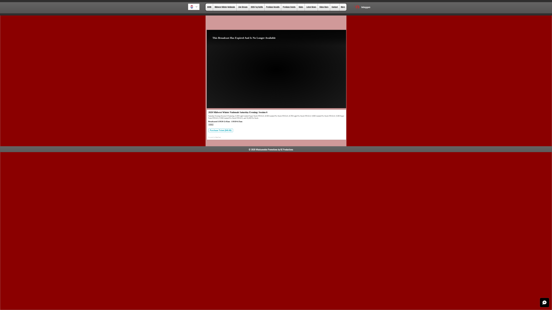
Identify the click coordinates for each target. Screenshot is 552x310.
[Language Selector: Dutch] (194, 7)
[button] (354, 6)
